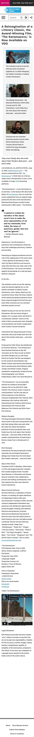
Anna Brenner (13, 194)
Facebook (5, 587)
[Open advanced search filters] (26, 17)
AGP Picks (5, 3)
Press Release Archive (20, 725)
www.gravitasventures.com (11, 540)
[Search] (21, 17)
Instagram (5, 584)
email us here (6, 579)
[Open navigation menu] (3, 17)
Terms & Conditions (17, 734)
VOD (17, 181)
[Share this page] (31, 17)
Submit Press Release (17, 729)
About (8, 725)
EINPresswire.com (15, 171)
